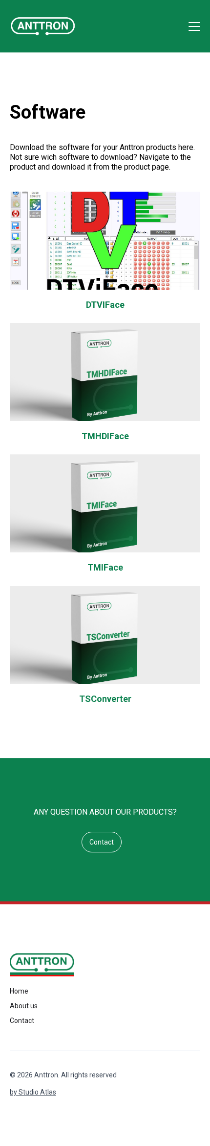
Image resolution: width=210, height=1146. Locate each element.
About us (24, 1006)
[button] (192, 26)
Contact (101, 842)
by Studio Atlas (33, 1092)
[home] (43, 26)
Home (19, 991)
